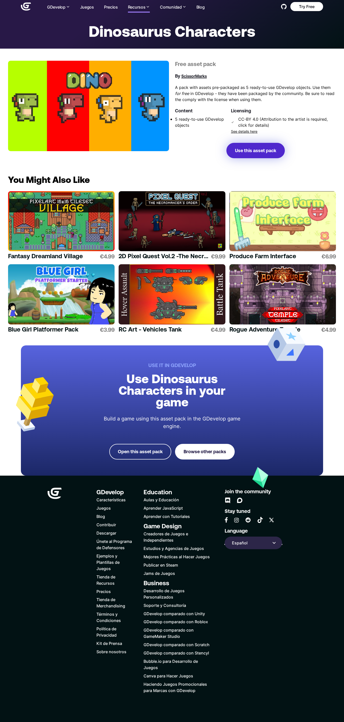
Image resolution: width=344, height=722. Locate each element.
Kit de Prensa (109, 643)
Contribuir (106, 525)
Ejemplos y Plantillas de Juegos (108, 562)
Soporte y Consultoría (165, 605)
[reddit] (248, 520)
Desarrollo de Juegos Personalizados (164, 594)
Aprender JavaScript (163, 508)
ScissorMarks (194, 76)
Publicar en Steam (161, 565)
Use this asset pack (255, 150)
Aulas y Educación (161, 500)
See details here (244, 131)
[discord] (228, 500)
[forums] (240, 500)
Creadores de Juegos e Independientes (166, 537)
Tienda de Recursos (105, 580)
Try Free (307, 6)
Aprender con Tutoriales (167, 516)
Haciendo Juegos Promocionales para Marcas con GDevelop (175, 687)
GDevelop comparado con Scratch (177, 644)
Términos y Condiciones (108, 617)
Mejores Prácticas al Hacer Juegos (177, 557)
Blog (200, 7)
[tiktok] (260, 520)
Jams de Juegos (159, 573)
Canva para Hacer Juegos (168, 676)
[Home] (26, 7)
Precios (111, 7)
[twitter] (271, 520)
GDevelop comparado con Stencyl (176, 653)
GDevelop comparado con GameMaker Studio (169, 633)
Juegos (87, 7)
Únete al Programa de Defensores (114, 544)
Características (111, 500)
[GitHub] (283, 6)
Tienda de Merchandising (110, 603)
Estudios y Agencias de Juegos (174, 548)
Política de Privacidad (106, 632)
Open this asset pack (140, 451)
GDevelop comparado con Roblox (176, 622)
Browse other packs (205, 451)
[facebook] (226, 520)
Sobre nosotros (111, 651)
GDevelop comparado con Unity (174, 613)
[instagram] (236, 520)
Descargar (106, 533)
